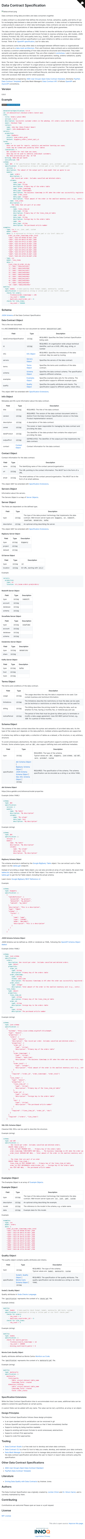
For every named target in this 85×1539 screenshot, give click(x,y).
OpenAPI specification (26, 41)
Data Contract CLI (12, 1449)
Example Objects (36, 1182)
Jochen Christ (53, 1492)
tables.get (17, 866)
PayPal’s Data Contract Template (18, 1471)
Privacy (47, 1536)
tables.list (5, 872)
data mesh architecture (25, 48)
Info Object (31, 354)
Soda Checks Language (27, 1294)
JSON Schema (7, 315)
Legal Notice (39, 1536)
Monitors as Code (43, 1356)
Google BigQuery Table (42, 863)
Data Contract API (49, 81)
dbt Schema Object (23, 762)
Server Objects (32, 497)
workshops (60, 53)
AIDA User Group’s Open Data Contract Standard (46, 79)
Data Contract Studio (13, 1447)
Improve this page (76, 1523)
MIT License (6, 1516)
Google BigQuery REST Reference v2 (26, 879)
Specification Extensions (39, 392)
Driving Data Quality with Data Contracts (21, 1481)
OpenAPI (69, 81)
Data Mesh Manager (13, 1452)
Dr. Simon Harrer (69, 1492)
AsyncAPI (5, 84)
